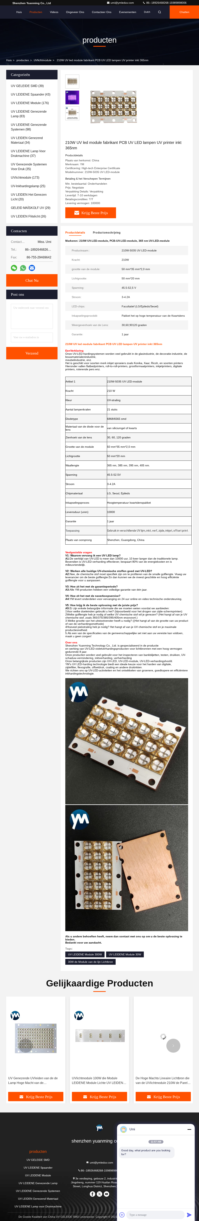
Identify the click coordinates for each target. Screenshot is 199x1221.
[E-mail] (31, 267)
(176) (30, 103)
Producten (36, 12)
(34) (27, 140)
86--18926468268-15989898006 (166, 2)
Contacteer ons (101, 12)
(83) (29, 114)
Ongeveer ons (75, 12)
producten (23, 60)
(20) (29, 197)
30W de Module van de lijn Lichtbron (90, 961)
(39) (27, 86)
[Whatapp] (23, 268)
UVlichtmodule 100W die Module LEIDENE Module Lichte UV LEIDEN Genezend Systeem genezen (33, 1081)
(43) (30, 94)
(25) (28, 186)
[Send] (189, 1215)
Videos (54, 12)
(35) (29, 167)
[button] (26, 1046)
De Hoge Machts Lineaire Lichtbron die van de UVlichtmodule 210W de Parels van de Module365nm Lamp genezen (99, 1081)
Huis (19, 12)
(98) (29, 127)
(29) (30, 207)
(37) (28, 153)
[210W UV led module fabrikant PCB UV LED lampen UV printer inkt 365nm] (113, 107)
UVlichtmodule (42, 60)
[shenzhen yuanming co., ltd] (99, 1127)
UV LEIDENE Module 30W (125, 954)
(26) (28, 216)
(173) (25, 177)
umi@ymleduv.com (123, 2)
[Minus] (189, 1129)
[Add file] (122, 1215)
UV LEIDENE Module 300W (85, 954)
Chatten (184, 12)
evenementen (127, 12)
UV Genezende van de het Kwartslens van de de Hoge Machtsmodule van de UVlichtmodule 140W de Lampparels (162, 1081)
